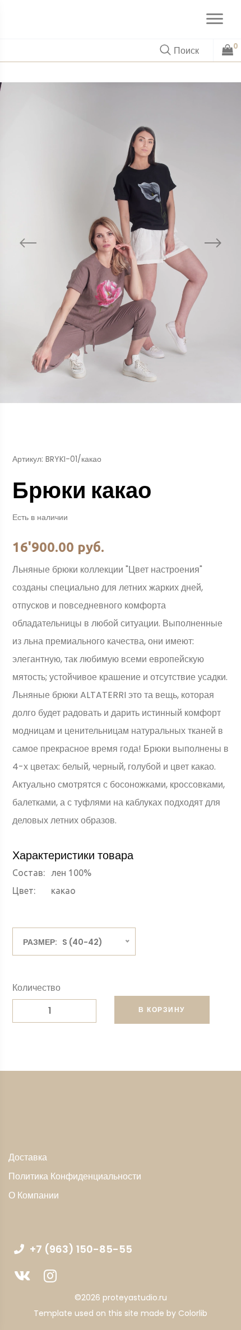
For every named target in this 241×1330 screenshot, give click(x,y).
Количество (36, 987)
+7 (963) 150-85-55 (81, 1249)
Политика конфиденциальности (74, 1176)
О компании (33, 1195)
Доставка (27, 1157)
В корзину (161, 1009)
